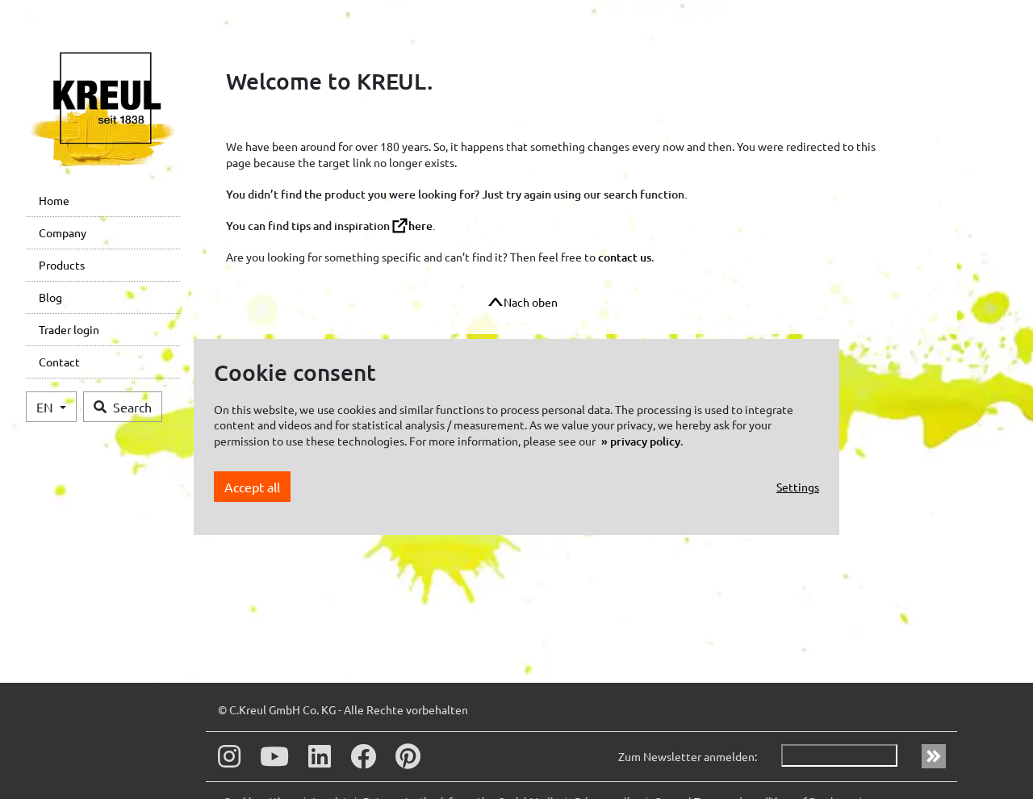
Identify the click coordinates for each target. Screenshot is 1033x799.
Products (62, 264)
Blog (50, 297)
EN (46, 407)
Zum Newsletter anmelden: (687, 756)
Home (54, 200)
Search (132, 407)
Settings (797, 486)
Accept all (252, 487)
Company (62, 232)
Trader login (69, 329)
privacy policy (645, 441)
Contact (59, 361)
